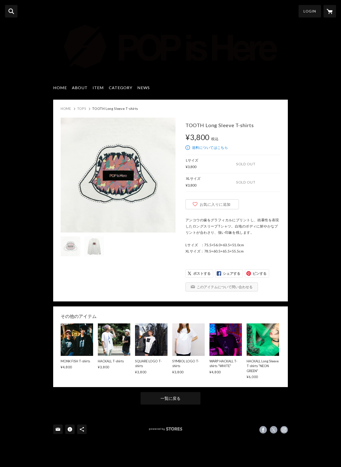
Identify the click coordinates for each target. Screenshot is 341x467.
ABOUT (80, 87)
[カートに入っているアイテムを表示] (330, 11)
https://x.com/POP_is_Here (273, 430)
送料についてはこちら (210, 147)
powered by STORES (166, 429)
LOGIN (310, 11)
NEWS (143, 87)
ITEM (98, 87)
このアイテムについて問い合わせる (225, 287)
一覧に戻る (170, 398)
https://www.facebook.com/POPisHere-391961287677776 (263, 430)
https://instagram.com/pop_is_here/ (284, 430)
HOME (60, 87)
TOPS (81, 109)
